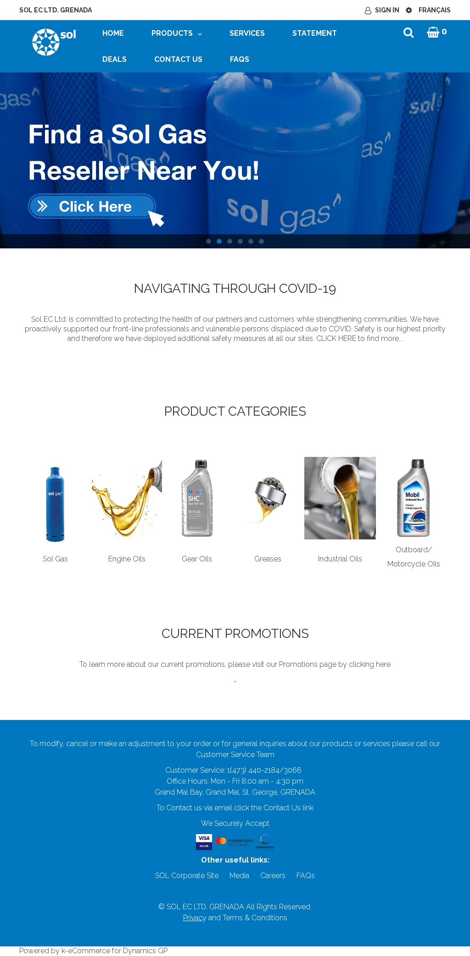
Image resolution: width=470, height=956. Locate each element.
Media (239, 875)
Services (247, 33)
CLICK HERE (336, 338)
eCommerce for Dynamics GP (118, 950)
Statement (314, 33)
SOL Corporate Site (186, 875)
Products (172, 33)
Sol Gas (55, 559)
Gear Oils (197, 559)
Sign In (387, 10)
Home (113, 33)
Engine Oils (126, 559)
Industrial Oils (340, 559)
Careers (272, 875)
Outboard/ (414, 549)
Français (435, 10)
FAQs (239, 59)
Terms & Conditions (255, 917)
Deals (114, 59)
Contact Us (178, 59)
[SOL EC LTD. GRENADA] (54, 41)
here (383, 664)
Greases (267, 559)
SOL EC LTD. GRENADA (55, 10)
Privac (192, 917)
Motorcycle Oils (413, 564)
